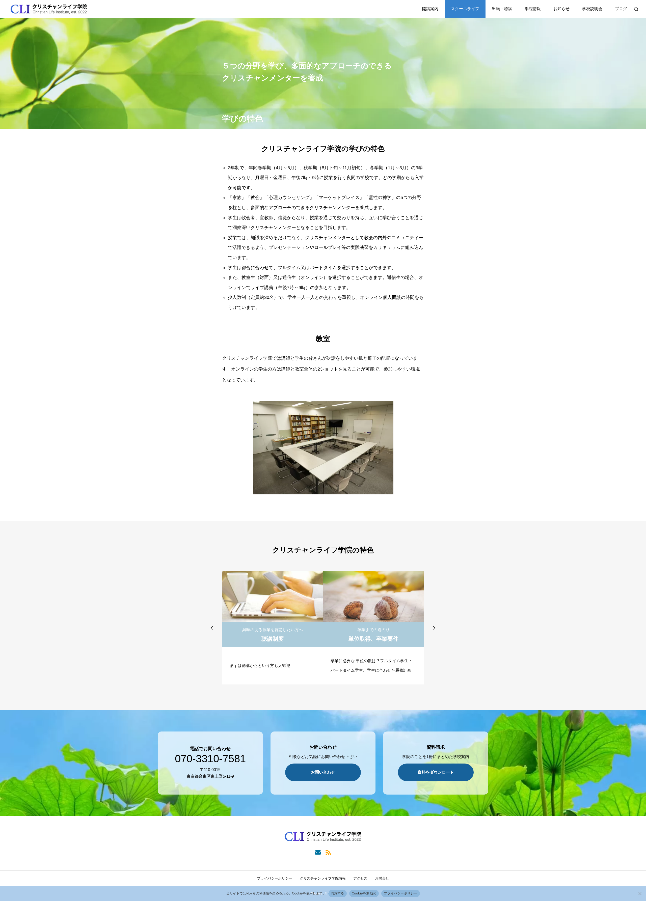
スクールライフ (465, 9)
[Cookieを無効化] (639, 893)
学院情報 (533, 9)
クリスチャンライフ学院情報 (323, 878)
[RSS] (328, 852)
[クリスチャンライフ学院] (49, 9)
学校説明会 (592, 9)
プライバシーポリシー (274, 878)
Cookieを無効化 (364, 893)
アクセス (360, 878)
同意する (337, 893)
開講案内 (430, 9)
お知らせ (561, 9)
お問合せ (382, 878)
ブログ (621, 9)
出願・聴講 (502, 9)
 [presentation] (211, 628)
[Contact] (318, 852)
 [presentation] (434, 628)
